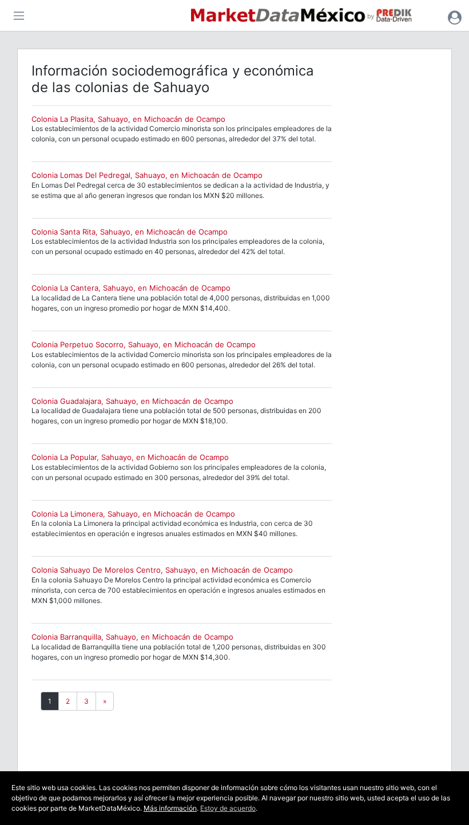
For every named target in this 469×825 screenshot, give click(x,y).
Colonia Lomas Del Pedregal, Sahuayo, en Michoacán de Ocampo (147, 175)
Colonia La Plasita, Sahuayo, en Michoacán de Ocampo (128, 119)
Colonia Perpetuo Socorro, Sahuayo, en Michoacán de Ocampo (143, 344)
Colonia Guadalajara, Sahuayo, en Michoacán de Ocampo (132, 401)
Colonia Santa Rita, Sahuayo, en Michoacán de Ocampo (129, 231)
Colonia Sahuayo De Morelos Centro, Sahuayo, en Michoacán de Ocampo (162, 569)
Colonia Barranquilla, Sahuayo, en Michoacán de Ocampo (132, 636)
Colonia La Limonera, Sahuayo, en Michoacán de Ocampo (133, 513)
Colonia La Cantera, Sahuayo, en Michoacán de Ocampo (130, 287)
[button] (454, 17)
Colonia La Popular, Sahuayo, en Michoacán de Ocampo (130, 457)
